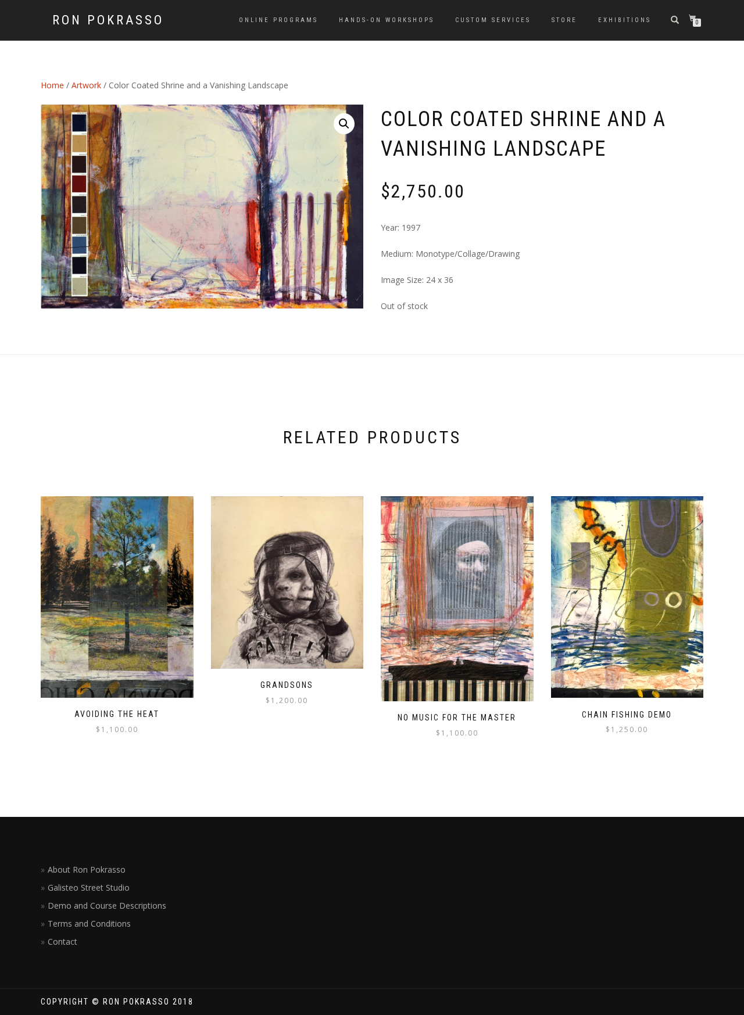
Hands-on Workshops (386, 20)
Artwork (86, 85)
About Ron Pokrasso (87, 869)
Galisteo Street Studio (89, 887)
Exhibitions (624, 20)
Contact (62, 941)
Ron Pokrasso (108, 20)
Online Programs (278, 20)
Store (564, 20)
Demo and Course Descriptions (107, 905)
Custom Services (493, 20)
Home (52, 85)
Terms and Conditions (89, 923)
